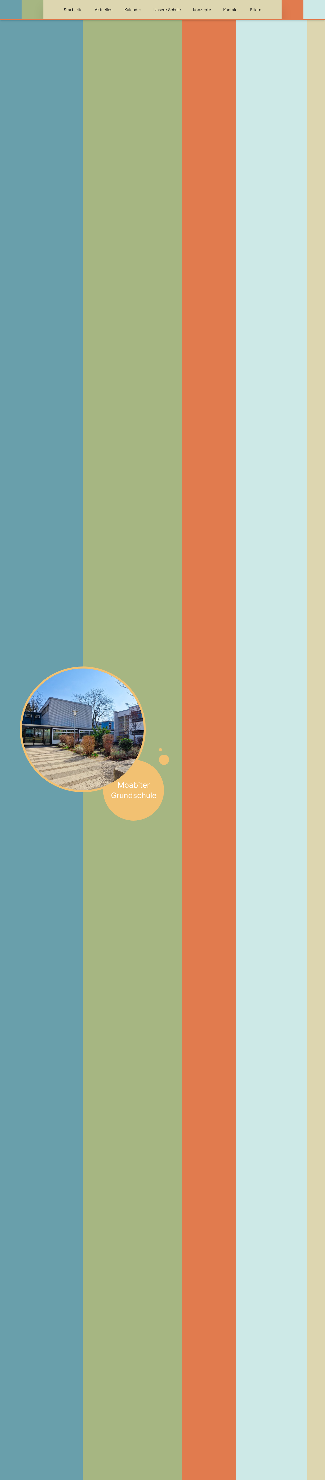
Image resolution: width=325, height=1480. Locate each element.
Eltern (255, 9)
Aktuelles (103, 9)
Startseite (73, 9)
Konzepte (202, 9)
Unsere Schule (167, 9)
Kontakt (230, 9)
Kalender (132, 9)
